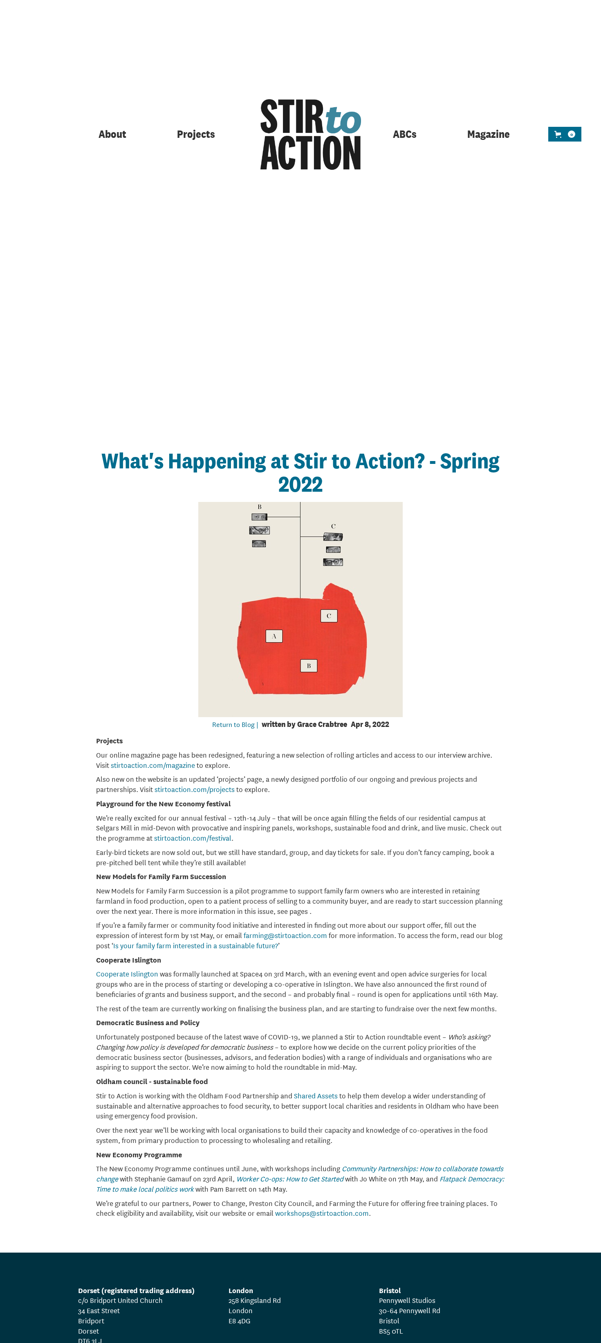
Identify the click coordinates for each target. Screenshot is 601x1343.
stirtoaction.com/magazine (153, 765)
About (112, 134)
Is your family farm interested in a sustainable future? (195, 945)
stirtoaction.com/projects (195, 789)
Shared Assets (316, 1095)
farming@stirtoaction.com (285, 935)
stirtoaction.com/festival (192, 837)
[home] (300, 134)
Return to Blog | (235, 724)
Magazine (488, 134)
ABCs (405, 134)
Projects (196, 134)
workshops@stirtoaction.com (322, 1213)
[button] (564, 134)
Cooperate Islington (127, 973)
